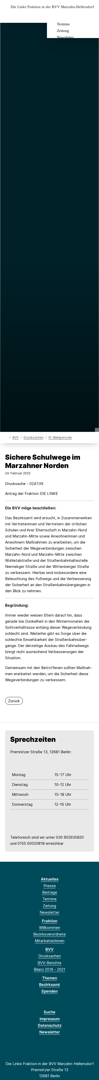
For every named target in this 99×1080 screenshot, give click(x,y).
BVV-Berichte (49, 962)
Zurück (14, 700)
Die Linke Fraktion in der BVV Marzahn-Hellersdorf (52, 7)
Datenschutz (49, 1025)
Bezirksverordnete (49, 934)
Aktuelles (49, 879)
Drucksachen (33, 437)
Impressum (50, 1018)
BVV (15, 437)
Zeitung (63, 31)
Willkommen (49, 927)
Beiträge (49, 892)
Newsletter (65, 37)
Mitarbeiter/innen (49, 940)
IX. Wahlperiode (60, 437)
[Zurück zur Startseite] (6, 437)
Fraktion (49, 921)
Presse (49, 885)
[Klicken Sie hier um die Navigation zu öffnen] (91, 15)
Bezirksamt (49, 984)
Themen (49, 978)
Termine (63, 24)
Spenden (49, 991)
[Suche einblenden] (77, 15)
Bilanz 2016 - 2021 (49, 969)
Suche (49, 1012)
